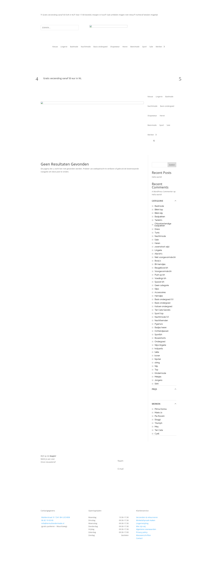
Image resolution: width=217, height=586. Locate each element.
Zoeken (172, 165)
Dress (157, 229)
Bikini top (159, 209)
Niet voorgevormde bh (165, 257)
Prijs (154, 389)
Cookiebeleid (82, 570)
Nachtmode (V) (162, 317)
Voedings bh (160, 278)
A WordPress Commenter (162, 191)
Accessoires (160, 292)
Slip (156, 366)
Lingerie (64, 47)
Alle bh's (158, 254)
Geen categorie (162, 285)
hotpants (159, 348)
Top (156, 369)
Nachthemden (161, 320)
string (157, 362)
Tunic (157, 232)
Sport (144, 47)
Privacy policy (141, 532)
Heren (125, 47)
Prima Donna (161, 409)
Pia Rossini (159, 416)
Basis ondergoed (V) (164, 299)
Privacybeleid (46, 570)
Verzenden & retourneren (147, 517)
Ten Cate (159, 430)
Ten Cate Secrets (162, 310)
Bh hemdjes (160, 264)
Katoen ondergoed (163, 306)
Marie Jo (158, 412)
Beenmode (134, 47)
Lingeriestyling (142, 523)
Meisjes (158, 376)
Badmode (74, 47)
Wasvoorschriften (143, 535)
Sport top (159, 313)
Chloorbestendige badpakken (163, 224)
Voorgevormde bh (163, 271)
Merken (156, 404)
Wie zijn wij (141, 526)
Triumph (158, 423)
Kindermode (160, 373)
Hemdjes (159, 296)
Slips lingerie (160, 345)
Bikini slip (159, 213)
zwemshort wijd (162, 247)
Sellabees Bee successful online (80, 567)
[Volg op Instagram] (48, 534)
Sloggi (157, 419)
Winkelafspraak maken (145, 520)
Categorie (157, 201)
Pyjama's (159, 324)
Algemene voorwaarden (146, 529)
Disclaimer (94, 570)
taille (157, 352)
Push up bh (160, 275)
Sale (151, 47)
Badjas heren (161, 327)
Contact (139, 538)
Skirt (157, 384)
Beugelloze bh (161, 268)
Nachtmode (86, 47)
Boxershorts (160, 338)
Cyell (157, 433)
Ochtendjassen (162, 331)
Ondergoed (160, 341)
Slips (157, 289)
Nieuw (55, 47)
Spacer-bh (159, 282)
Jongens (158, 380)
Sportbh (158, 334)
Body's (158, 261)
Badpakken (160, 216)
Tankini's (158, 220)
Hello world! (157, 177)
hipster (158, 359)
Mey (157, 426)
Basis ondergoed (100, 47)
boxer (157, 355)
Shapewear (115, 47)
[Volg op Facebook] (43, 534)
